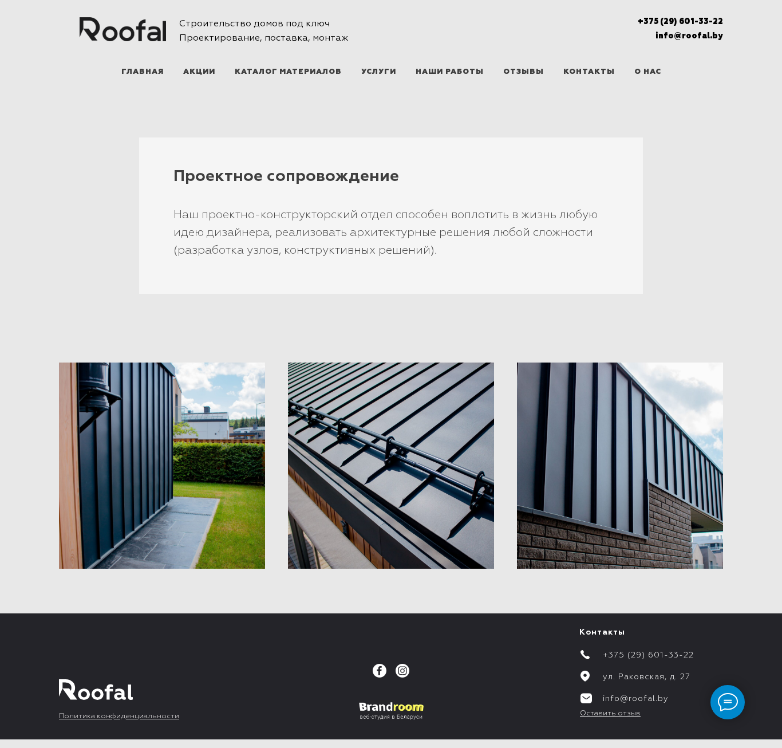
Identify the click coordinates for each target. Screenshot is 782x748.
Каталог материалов (288, 72)
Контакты (589, 72)
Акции (199, 72)
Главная (142, 72)
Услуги (378, 72)
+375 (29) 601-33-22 (680, 22)
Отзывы (523, 72)
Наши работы (450, 72)
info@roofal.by (689, 36)
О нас (647, 72)
